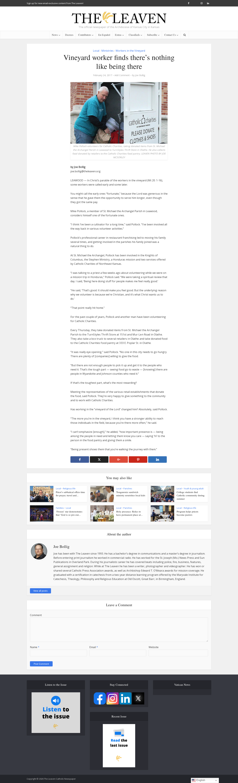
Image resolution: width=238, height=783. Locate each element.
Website (154, 647)
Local (96, 50)
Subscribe (152, 34)
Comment (36, 615)
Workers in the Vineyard (130, 50)
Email (93, 647)
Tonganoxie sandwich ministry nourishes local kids (130, 493)
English (200, 780)
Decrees (69, 34)
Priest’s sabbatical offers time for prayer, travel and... (70, 493)
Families (60, 507)
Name (34, 647)
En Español (104, 34)
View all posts (40, 590)
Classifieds (134, 34)
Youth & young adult (194, 488)
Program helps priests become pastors (187, 513)
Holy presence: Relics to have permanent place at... (129, 513)
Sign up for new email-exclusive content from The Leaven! (55, 3)
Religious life (69, 488)
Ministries (107, 50)
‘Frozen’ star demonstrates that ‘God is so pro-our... (69, 513)
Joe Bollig (140, 75)
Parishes (127, 488)
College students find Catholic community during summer (190, 495)
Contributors (84, 34)
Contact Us (170, 34)
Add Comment (122, 75)
